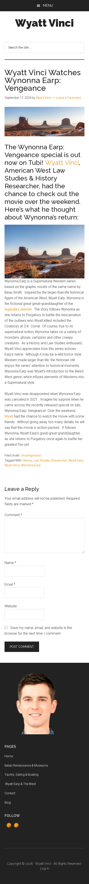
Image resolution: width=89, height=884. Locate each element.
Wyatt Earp (75, 460)
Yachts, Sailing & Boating (21, 774)
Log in (44, 868)
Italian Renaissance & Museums (26, 765)
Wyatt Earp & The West (20, 784)
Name (10, 563)
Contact (10, 793)
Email (10, 584)
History (27, 460)
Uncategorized (31, 455)
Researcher (59, 460)
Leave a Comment (68, 97)
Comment (13, 515)
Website (11, 606)
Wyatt (9, 416)
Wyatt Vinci (44, 23)
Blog (8, 802)
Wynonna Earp (31, 465)
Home (9, 756)
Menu (48, 5)
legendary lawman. (18, 309)
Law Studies (41, 460)
